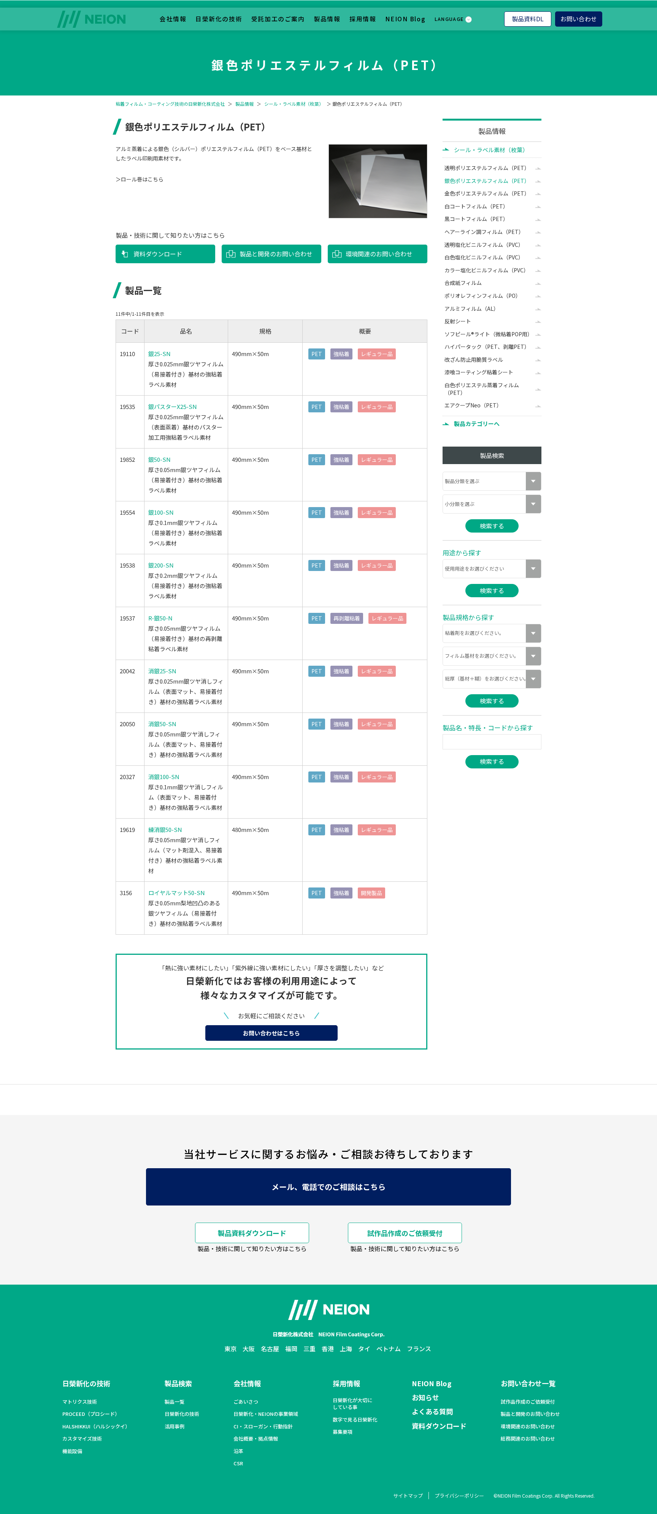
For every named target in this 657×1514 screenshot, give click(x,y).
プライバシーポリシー (459, 1495)
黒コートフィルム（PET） (476, 219)
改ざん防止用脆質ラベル (473, 359)
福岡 (291, 1348)
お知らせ (425, 1397)
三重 (309, 1348)
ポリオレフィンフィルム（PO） (482, 295)
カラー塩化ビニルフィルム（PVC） (486, 270)
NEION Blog (405, 18)
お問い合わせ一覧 (528, 1383)
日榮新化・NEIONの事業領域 (265, 1414)
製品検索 (178, 1383)
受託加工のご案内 (278, 18)
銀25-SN (159, 354)
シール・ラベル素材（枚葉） (294, 104)
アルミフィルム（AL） (471, 308)
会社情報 (173, 18)
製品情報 (327, 18)
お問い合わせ (578, 18)
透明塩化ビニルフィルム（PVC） (484, 244)
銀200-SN (161, 565)
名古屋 (270, 1348)
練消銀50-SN (165, 829)
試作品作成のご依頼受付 (405, 1233)
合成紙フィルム (463, 282)
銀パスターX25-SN (172, 406)
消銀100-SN (163, 777)
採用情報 (362, 18)
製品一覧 (174, 1401)
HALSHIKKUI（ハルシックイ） (96, 1426)
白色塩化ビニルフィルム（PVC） (484, 257)
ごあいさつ (245, 1401)
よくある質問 (432, 1411)
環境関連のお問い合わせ (379, 253)
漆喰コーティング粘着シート (478, 372)
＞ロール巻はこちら (139, 179)
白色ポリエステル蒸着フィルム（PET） (481, 388)
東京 (230, 1348)
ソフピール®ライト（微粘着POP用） (488, 334)
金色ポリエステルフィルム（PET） (487, 193)
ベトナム (388, 1348)
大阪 (249, 1348)
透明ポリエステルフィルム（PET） (487, 168)
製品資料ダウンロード (252, 1233)
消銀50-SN (162, 724)
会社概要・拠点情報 (255, 1438)
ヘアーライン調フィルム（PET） (484, 231)
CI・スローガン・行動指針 (263, 1426)
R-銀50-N (160, 618)
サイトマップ (408, 1495)
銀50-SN (159, 459)
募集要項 (342, 1431)
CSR (238, 1463)
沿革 (238, 1451)
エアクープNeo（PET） (473, 405)
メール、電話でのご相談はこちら (328, 1186)
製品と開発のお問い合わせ (276, 253)
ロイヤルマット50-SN (176, 893)
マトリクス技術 (79, 1401)
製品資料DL (528, 18)
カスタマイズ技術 (82, 1438)
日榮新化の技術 (218, 18)
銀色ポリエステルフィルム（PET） (487, 180)
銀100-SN (161, 512)
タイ (364, 1348)
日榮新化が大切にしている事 (352, 1404)
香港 (328, 1348)
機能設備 (72, 1451)
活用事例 (174, 1426)
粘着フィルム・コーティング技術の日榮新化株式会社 (170, 104)
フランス (419, 1348)
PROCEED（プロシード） (91, 1414)
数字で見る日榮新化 (355, 1419)
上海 (346, 1348)
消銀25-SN (162, 671)
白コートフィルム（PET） (476, 206)
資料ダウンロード (157, 253)
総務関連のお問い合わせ (528, 1438)
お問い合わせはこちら (271, 1033)
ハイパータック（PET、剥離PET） (487, 346)
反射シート (457, 321)
